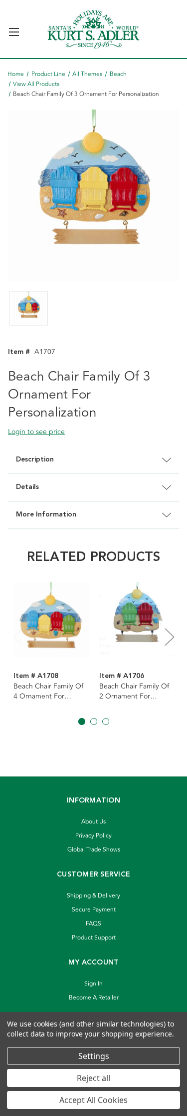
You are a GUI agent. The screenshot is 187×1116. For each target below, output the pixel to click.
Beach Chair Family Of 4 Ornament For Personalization (48, 692)
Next (169, 637)
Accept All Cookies (93, 1100)
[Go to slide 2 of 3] (93, 721)
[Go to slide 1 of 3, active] (81, 721)
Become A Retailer (94, 997)
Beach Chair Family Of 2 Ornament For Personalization (134, 692)
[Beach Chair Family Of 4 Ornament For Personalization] (51, 619)
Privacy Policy (93, 835)
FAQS (93, 923)
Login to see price (36, 431)
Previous (18, 637)
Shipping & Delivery (93, 895)
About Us (93, 821)
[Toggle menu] (13, 28)
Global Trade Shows (93, 849)
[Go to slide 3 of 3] (105, 721)
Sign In (93, 983)
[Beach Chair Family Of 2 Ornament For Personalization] (137, 619)
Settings (93, 1056)
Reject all (93, 1078)
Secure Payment (94, 909)
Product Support (94, 937)
